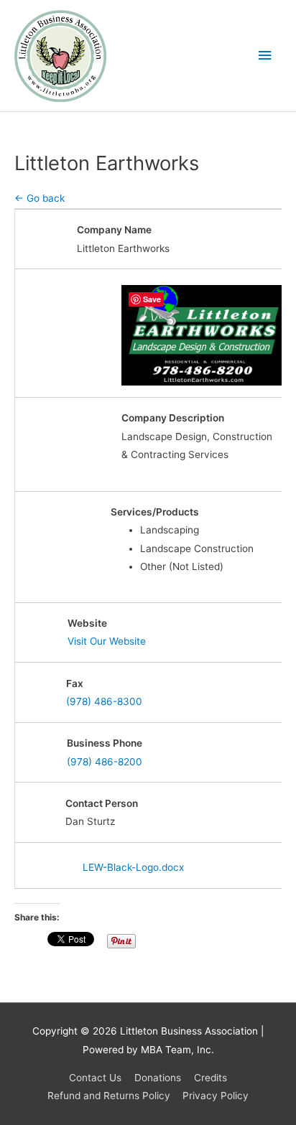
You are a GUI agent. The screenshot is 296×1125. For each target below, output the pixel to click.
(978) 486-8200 (104, 761)
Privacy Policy (215, 1095)
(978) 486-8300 (104, 701)
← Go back (39, 198)
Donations (157, 1077)
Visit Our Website (107, 641)
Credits (210, 1077)
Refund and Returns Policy (108, 1095)
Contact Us (95, 1077)
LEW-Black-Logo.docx (133, 867)
